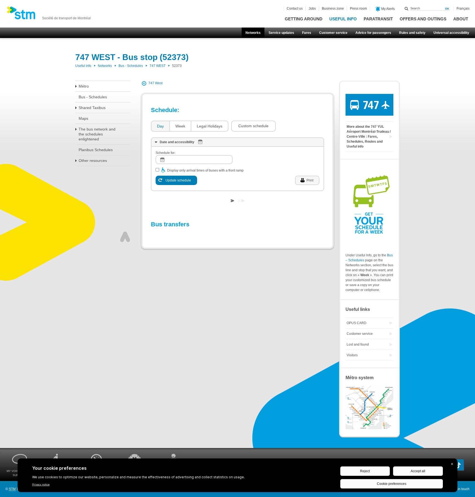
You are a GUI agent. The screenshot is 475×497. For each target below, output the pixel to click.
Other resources (93, 160)
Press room (358, 8)
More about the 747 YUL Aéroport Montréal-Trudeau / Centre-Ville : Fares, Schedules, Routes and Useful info (369, 136)
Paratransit (378, 19)
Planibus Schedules (96, 150)
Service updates (281, 33)
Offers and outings (423, 19)
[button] (253, 126)
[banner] (49, 14)
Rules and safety (412, 33)
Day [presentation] (160, 126)
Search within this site (406, 8)
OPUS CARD (356, 323)
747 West (155, 83)
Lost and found (358, 344)
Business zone (333, 8)
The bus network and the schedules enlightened (97, 134)
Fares (306, 33)
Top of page (125, 237)
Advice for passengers (373, 33)
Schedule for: (165, 153)
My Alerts (387, 9)
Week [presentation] (180, 126)
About (460, 19)
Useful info (343, 19)
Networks (253, 33)
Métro (84, 86)
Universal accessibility (451, 33)
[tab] (160, 126)
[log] (194, 159)
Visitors (352, 355)
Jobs (312, 8)
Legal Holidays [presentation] (209, 126)
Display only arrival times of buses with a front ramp (205, 170)
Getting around (303, 19)
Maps (83, 118)
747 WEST (157, 66)
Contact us (295, 8)
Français (463, 8)
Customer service (333, 33)
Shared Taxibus (92, 107)
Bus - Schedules (130, 66)
